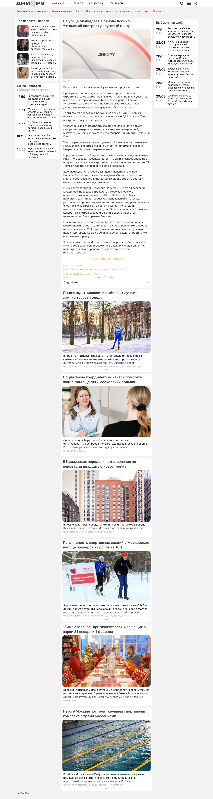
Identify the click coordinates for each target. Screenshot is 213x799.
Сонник (157, 11)
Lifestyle (77, 3)
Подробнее (70, 282)
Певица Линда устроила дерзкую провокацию (113, 11)
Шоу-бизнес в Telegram (106, 259)
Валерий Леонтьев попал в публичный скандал (44, 11)
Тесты (79, 11)
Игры (146, 11)
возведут (132, 175)
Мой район (116, 3)
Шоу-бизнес (58, 3)
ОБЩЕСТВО (96, 3)
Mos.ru (98, 274)
